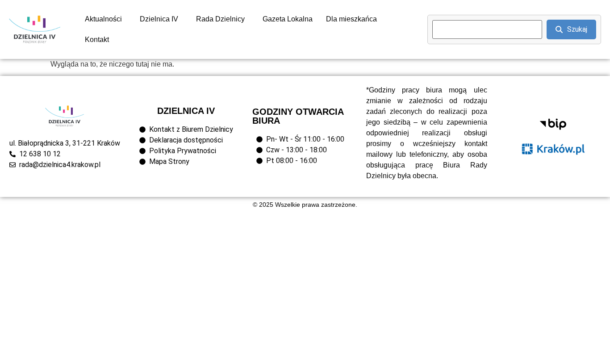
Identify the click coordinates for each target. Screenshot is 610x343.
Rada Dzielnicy (220, 19)
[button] (105, 19)
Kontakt (97, 39)
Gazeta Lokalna (288, 19)
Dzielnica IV (159, 19)
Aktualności (103, 19)
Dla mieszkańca (351, 19)
